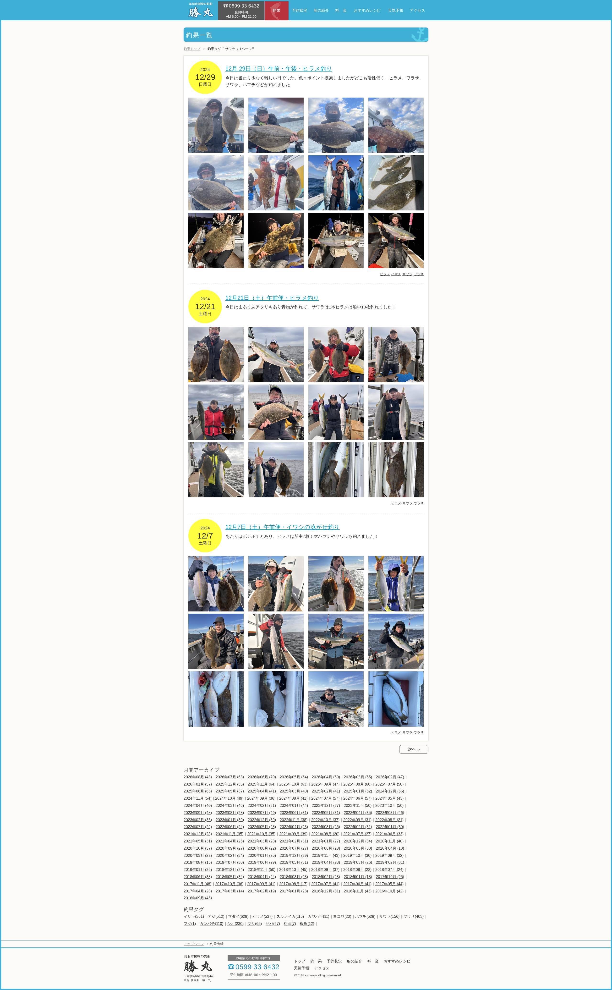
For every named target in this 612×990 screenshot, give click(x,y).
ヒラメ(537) (262, 916)
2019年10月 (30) (357, 855)
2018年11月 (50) (261, 870)
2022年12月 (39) (262, 820)
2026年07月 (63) (230, 777)
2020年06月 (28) (326, 848)
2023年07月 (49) (262, 813)
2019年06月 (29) (262, 862)
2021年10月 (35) (261, 834)
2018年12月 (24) (230, 870)
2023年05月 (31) (326, 813)
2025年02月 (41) (326, 791)
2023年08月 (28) (230, 813)
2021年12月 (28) (198, 834)
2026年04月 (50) (326, 777)
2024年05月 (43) (389, 798)
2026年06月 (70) (262, 777)
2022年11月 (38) (293, 820)
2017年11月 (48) (197, 884)
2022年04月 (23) (294, 827)
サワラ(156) (389, 916)
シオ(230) (235, 924)
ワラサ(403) (413, 916)
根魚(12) (307, 924)
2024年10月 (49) (229, 798)
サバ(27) (273, 924)
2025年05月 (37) (230, 791)
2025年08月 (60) (357, 784)
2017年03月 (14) (230, 891)
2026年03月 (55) (358, 777)
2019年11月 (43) (325, 855)
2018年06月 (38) (198, 877)
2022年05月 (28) (262, 827)
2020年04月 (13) (390, 848)
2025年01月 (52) (358, 791)
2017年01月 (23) (294, 891)
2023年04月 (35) (358, 813)
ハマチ (396, 274)
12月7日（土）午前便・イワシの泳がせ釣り (282, 527)
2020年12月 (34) (358, 841)
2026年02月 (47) (390, 777)
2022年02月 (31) (358, 827)
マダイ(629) (238, 916)
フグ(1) (190, 924)
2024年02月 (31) (262, 805)
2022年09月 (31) (357, 820)
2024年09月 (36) (261, 798)
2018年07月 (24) (389, 870)
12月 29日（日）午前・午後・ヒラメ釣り (278, 68)
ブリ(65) (254, 924)
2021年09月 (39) (293, 834)
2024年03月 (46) (230, 805)
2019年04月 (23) (326, 862)
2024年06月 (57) (357, 798)
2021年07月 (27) (357, 834)
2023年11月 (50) (358, 805)
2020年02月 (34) (230, 855)
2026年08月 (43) (198, 777)
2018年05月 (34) (230, 877)
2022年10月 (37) (325, 820)
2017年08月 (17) (293, 884)
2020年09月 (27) (230, 848)
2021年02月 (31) (294, 841)
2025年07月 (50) (389, 784)
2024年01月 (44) (294, 805)
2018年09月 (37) (325, 870)
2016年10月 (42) (389, 891)
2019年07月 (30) (230, 862)
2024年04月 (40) (198, 805)
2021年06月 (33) (389, 834)
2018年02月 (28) (326, 877)
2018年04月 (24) (262, 877)
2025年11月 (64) (261, 784)
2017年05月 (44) (389, 884)
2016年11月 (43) (358, 891)
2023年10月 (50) (389, 805)
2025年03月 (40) (294, 791)
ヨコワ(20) (342, 916)
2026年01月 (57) (198, 784)
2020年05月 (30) (358, 848)
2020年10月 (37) (198, 848)
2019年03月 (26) (358, 862)
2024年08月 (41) (293, 798)
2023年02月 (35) (198, 820)
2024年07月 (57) (325, 798)
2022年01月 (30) (390, 827)
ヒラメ (385, 274)
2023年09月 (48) (198, 813)
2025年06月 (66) (198, 791)
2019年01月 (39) (198, 870)
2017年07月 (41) (325, 884)
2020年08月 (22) (262, 848)
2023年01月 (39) (230, 820)
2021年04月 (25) (230, 841)
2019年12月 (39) (294, 855)
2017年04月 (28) (198, 891)
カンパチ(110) (211, 924)
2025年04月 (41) (262, 791)
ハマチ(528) (365, 916)
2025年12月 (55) (230, 784)
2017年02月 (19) (262, 891)
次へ (412, 749)
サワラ (407, 274)
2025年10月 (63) (293, 784)
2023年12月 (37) (326, 805)
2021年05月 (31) (198, 841)
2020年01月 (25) (262, 855)
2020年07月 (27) (294, 848)
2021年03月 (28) (262, 841)
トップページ (194, 944)
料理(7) (290, 924)
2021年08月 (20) (325, 834)
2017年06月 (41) (357, 884)
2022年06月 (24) (230, 827)
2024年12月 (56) (390, 791)
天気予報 (301, 968)
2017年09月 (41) (261, 884)
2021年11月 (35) (229, 834)
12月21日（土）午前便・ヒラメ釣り (272, 298)
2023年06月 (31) (294, 813)
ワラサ (419, 274)
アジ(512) (216, 916)
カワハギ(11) (318, 916)
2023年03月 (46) (390, 813)
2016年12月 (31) (326, 891)
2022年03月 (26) (326, 827)
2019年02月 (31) (390, 862)
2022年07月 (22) (198, 827)
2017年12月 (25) (390, 877)
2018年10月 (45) (293, 870)
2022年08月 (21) (389, 820)
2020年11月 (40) (390, 841)
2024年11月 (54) (197, 798)
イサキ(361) (194, 916)
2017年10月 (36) (229, 884)
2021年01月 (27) (326, 841)
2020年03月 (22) (198, 855)
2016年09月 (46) (198, 898)
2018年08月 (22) (357, 870)
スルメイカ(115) (290, 916)
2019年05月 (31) (294, 862)
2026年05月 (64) (294, 777)
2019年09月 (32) (389, 855)
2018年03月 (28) (294, 877)
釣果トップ (192, 49)
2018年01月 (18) (358, 877)
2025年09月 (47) (325, 784)
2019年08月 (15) (198, 862)
